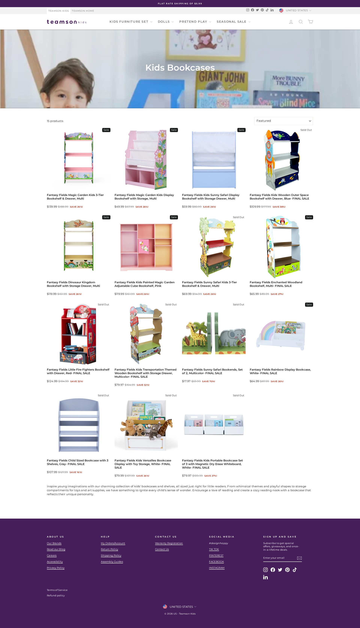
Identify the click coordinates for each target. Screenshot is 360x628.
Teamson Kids (58, 10)
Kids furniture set (129, 21)
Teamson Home (83, 10)
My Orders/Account (113, 543)
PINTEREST (216, 555)
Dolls (164, 21)
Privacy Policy (55, 567)
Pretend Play (193, 21)
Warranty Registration (169, 543)
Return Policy (109, 549)
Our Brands (54, 543)
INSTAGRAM (216, 567)
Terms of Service (57, 590)
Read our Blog (56, 549)
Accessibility (55, 561)
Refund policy (56, 595)
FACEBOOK (216, 561)
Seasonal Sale (232, 21)
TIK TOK (214, 549)
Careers (52, 555)
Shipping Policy (111, 555)
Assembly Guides (112, 561)
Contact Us (162, 549)
